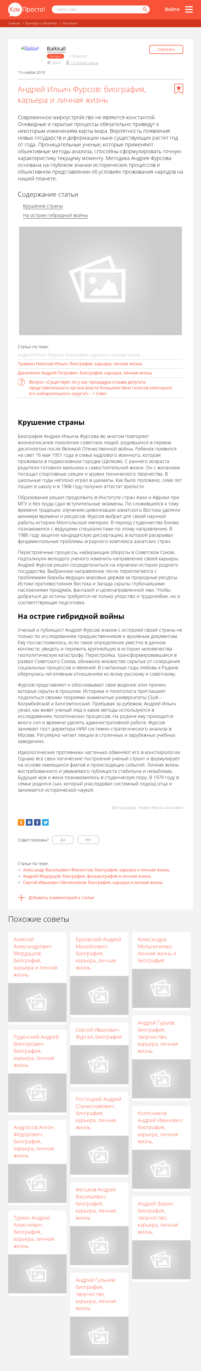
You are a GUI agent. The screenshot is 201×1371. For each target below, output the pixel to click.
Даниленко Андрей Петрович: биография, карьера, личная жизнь (85, 373)
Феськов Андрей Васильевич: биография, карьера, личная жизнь (96, 1203)
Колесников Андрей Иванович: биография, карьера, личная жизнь (160, 1127)
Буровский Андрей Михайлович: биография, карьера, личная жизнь (98, 953)
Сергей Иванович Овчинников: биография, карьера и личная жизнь (93, 882)
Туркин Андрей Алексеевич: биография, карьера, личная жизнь (34, 1231)
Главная (14, 23)
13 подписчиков (84, 62)
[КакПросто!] (26, 9)
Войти (172, 9)
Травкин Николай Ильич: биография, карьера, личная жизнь (80, 364)
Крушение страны (43, 206)
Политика (69, 23)
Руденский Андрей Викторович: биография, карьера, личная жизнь (36, 1051)
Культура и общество (41, 23)
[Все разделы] (189, 9)
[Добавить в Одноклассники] (21, 822)
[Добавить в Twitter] (45, 822)
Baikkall (56, 48)
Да (62, 839)
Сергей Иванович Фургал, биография (99, 1033)
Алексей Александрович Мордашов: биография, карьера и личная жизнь (36, 957)
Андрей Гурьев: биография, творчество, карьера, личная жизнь (158, 1036)
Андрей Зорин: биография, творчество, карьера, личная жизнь (158, 1217)
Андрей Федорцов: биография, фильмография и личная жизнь (87, 876)
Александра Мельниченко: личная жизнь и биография (157, 950)
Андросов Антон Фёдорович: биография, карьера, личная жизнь (34, 1141)
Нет (88, 839)
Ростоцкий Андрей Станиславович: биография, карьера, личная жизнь (98, 1113)
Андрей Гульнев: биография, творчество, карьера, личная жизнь (96, 1294)
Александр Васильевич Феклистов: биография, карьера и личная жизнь (96, 870)
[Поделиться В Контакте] (29, 822)
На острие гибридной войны (55, 215)
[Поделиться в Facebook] (37, 822)
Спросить (166, 49)
